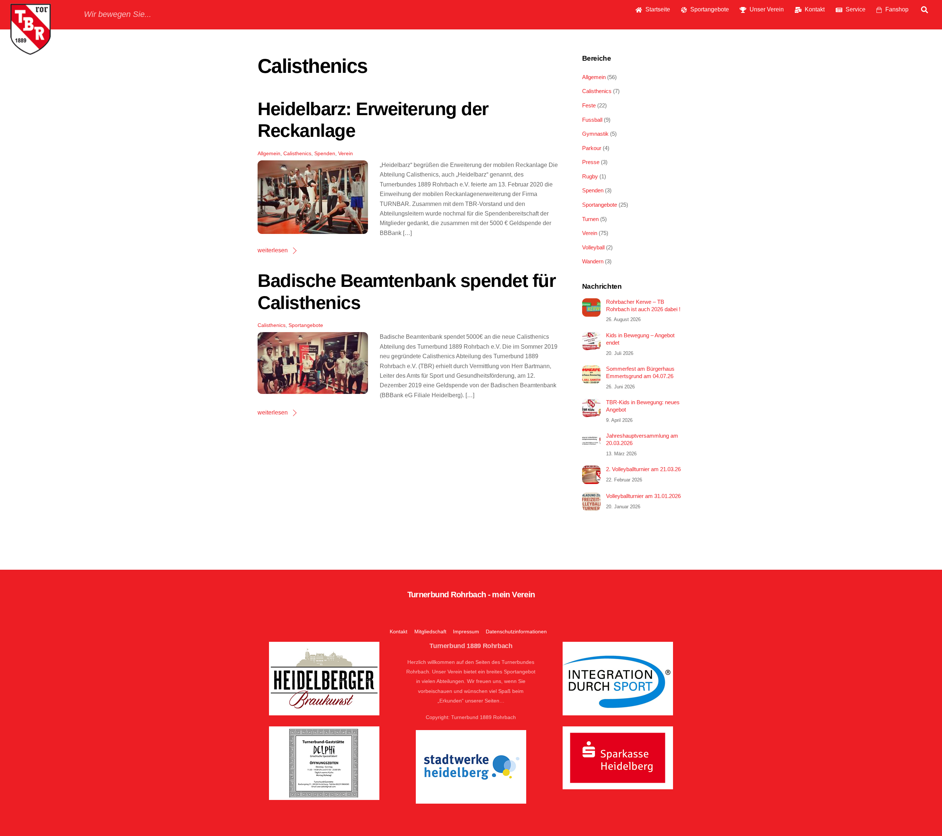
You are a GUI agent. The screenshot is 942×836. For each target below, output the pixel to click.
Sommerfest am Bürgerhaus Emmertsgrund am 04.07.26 (640, 372)
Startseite (657, 9)
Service (854, 9)
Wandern (592, 261)
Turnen (590, 219)
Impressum (466, 631)
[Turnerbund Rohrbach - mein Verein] (30, 51)
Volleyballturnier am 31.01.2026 (643, 496)
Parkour (591, 148)
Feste (589, 105)
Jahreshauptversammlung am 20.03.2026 (642, 439)
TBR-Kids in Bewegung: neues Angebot (643, 406)
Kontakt (814, 9)
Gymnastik (595, 134)
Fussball (592, 120)
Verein (345, 153)
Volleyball (593, 247)
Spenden (324, 153)
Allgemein (269, 153)
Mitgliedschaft (430, 631)
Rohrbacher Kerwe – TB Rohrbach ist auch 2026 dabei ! (643, 305)
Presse (590, 162)
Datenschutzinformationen (516, 631)
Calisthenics (297, 153)
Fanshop (896, 9)
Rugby (590, 176)
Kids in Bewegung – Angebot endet (640, 339)
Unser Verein (766, 9)
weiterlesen (273, 250)
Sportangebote (709, 9)
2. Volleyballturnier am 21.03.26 (643, 469)
